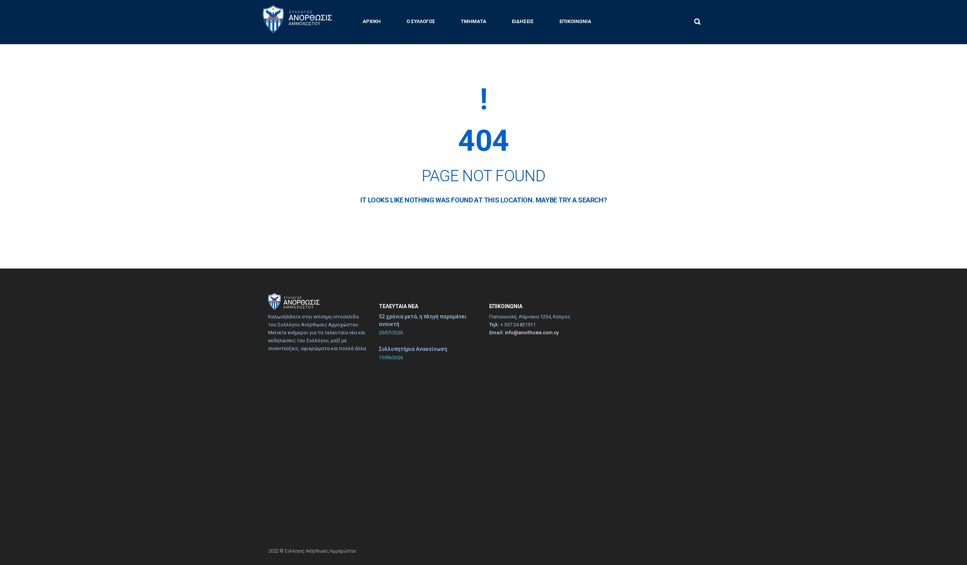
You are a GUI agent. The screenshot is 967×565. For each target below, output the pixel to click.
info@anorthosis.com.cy (532, 332)
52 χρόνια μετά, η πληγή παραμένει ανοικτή (423, 320)
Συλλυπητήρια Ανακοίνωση (413, 349)
